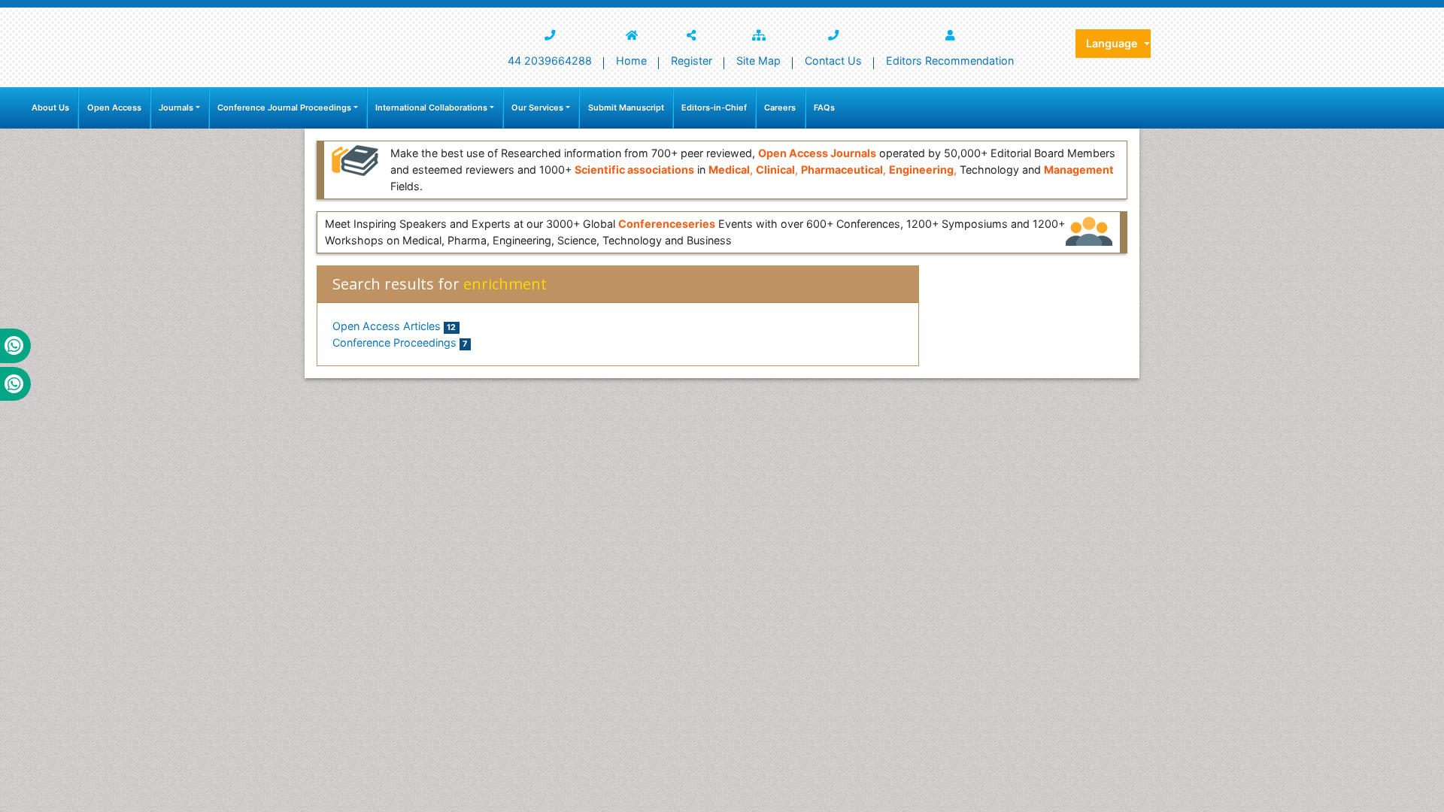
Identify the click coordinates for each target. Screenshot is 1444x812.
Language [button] (1113, 43)
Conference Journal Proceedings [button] (284, 107)
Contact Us (833, 60)
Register (691, 60)
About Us (50, 107)
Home (631, 60)
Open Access (114, 107)
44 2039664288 (550, 60)
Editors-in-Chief (714, 107)
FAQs (824, 107)
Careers (780, 107)
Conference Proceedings (399, 342)
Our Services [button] (537, 107)
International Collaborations (431, 107)
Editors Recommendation (950, 60)
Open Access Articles (394, 326)
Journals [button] (176, 107)
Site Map (758, 60)
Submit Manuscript (626, 107)
